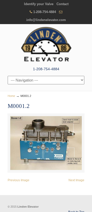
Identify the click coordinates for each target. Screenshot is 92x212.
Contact (62, 4)
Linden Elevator (46, 45)
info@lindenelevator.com (46, 20)
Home (11, 95)
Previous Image (18, 180)
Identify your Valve (38, 4)
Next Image (76, 180)
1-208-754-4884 (44, 12)
